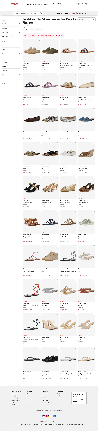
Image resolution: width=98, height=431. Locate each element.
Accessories (40, 9)
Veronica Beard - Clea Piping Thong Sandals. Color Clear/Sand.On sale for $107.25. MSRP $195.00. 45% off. (86, 363)
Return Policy (14, 398)
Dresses (73, 424)
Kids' (65, 9)
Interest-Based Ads (57, 410)
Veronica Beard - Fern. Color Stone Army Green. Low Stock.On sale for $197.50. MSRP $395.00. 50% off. (50, 55)
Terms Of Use (39, 410)
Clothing (22, 9)
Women (39, 29)
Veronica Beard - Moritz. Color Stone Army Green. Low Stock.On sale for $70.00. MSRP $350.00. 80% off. (32, 158)
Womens (28, 393)
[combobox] (27, 13)
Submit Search (41, 13)
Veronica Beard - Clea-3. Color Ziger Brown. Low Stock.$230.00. (32, 363)
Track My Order (45, 402)
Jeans (76, 424)
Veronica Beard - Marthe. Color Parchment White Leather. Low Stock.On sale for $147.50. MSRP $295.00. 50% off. (86, 260)
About (58, 393)
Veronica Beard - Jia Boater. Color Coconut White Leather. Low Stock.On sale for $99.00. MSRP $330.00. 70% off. (68, 158)
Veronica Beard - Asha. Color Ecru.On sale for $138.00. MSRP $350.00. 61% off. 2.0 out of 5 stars (50, 329)
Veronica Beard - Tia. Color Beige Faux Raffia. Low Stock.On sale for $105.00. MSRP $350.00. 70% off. (68, 329)
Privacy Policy (47, 410)
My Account (76, 4)
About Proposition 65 (16, 400)
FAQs (12, 402)
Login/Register (45, 393)
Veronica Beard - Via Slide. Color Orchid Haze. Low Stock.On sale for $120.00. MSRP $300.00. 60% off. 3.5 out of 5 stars (50, 89)
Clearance (74, 9)
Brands (84, 9)
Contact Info (14, 404)
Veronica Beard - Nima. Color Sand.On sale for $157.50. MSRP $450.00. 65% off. (50, 260)
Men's (58, 9)
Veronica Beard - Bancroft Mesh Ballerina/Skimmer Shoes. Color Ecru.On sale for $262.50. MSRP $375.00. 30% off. (86, 89)
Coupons (59, 398)
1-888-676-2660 (57, 3)
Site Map (59, 396)
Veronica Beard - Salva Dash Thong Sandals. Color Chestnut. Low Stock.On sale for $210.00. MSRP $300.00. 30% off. (68, 226)
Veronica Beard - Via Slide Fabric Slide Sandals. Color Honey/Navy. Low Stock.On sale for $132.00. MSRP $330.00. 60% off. (86, 55)
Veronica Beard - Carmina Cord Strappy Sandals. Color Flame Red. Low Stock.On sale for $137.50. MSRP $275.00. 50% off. (32, 295)
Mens (27, 396)
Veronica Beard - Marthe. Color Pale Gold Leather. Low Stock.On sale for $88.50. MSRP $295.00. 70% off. (68, 295)
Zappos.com (41, 424)
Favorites (82, 4)
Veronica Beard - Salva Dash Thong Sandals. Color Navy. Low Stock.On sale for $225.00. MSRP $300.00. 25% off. (50, 226)
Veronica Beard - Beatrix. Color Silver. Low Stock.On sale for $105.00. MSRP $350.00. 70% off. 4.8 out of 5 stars (68, 123)
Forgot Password (15, 393)
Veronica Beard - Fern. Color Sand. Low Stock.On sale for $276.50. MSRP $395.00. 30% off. (32, 55)
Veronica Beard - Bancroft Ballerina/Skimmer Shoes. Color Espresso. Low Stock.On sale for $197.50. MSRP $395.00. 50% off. (32, 123)
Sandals (68, 424)
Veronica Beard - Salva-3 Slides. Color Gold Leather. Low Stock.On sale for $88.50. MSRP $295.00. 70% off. (68, 89)
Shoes (13, 9)
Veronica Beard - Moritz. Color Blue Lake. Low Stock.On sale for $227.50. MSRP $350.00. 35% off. (86, 123)
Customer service (79, 4)
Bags (30, 9)
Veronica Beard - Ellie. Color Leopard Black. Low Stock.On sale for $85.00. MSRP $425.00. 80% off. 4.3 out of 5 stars (50, 158)
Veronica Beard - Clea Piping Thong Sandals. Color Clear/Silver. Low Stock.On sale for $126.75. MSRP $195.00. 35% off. (68, 363)
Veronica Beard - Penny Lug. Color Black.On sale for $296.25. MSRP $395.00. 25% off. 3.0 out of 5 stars (50, 363)
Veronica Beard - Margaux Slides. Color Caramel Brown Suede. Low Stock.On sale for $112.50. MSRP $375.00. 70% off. (32, 226)
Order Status (44, 398)
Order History (44, 400)
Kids (27, 398)
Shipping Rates (15, 396)
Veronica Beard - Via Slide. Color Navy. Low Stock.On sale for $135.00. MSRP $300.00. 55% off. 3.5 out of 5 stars (32, 89)
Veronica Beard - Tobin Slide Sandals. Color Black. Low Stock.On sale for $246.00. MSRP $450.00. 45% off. (32, 192)
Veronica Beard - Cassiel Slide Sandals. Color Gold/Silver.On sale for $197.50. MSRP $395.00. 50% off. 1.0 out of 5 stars (50, 192)
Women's (50, 9)
